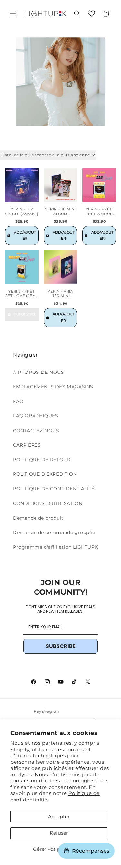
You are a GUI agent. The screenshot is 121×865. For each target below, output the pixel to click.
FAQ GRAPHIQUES (35, 416)
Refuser (59, 833)
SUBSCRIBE (61, 646)
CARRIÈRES (27, 445)
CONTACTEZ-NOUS (36, 430)
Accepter (59, 816)
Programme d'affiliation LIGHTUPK (55, 547)
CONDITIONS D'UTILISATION (47, 503)
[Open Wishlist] (91, 13)
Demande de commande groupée (54, 532)
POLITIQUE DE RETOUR (41, 459)
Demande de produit (38, 518)
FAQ (18, 401)
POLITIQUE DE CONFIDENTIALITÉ (54, 489)
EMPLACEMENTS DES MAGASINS (53, 387)
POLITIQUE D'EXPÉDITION (45, 474)
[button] (13, 13)
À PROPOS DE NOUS (38, 372)
